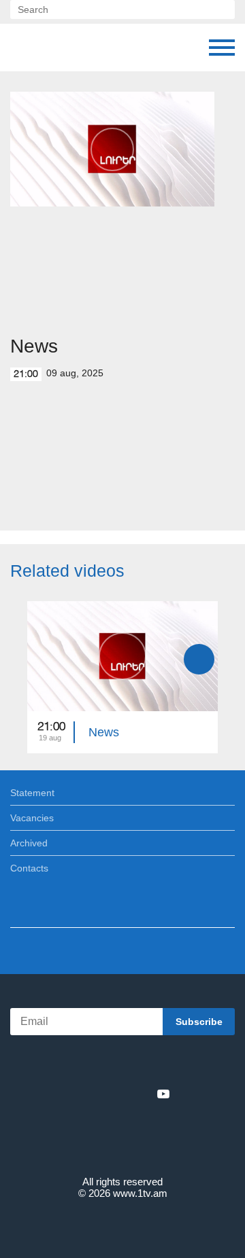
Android (161, 1064)
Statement (32, 792)
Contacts (29, 868)
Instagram (141, 1094)
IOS (84, 1064)
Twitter (94, 1094)
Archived (29, 843)
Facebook (75, 1094)
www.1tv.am (140, 1193)
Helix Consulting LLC (122, 1225)
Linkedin (118, 1094)
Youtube (163, 1094)
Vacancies (32, 817)
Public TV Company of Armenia (23, 47)
